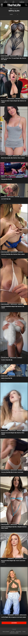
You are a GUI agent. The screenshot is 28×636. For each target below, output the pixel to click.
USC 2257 (12, 631)
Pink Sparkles (11, 175)
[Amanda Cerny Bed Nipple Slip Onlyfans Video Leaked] (14, 407)
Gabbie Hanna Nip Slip (6, 378)
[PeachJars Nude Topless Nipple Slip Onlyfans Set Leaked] (14, 81)
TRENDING (21, 2)
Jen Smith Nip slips (6, 199)
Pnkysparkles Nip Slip (6, 179)
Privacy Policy (18, 631)
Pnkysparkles (20, 175)
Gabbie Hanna (4, 375)
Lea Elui (17, 614)
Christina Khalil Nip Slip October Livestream (12, 472)
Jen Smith (3, 196)
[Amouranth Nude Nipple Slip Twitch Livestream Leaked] (14, 546)
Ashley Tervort (5, 55)
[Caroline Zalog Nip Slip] (14, 335)
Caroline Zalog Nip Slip (6, 360)
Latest (5, 2)
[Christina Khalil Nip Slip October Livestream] (14, 455)
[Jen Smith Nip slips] (14, 190)
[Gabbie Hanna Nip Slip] (14, 370)
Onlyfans (20, 55)
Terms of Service (6, 631)
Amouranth (11, 558)
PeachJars (24, 98)
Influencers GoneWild (14, 632)
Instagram (10, 614)
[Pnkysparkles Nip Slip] (14, 170)
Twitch (3, 176)
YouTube (17, 196)
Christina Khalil (5, 252)
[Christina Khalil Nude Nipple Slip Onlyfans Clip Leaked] (14, 282)
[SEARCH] (26, 5)
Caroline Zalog (5, 357)
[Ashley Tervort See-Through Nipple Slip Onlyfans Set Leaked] (14, 38)
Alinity (10, 155)
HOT (13, 2)
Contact (23, 631)
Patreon (20, 357)
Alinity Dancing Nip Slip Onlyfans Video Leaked (13, 158)
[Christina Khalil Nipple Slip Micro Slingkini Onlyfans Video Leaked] (14, 501)
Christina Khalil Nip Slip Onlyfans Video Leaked (13, 254)
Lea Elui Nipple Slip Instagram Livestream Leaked (13, 617)
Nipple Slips (13, 55)
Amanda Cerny (4, 430)
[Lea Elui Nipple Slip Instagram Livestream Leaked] (14, 591)
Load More (14, 622)
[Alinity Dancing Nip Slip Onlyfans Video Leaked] (14, 131)
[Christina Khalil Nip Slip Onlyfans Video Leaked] (14, 228)
